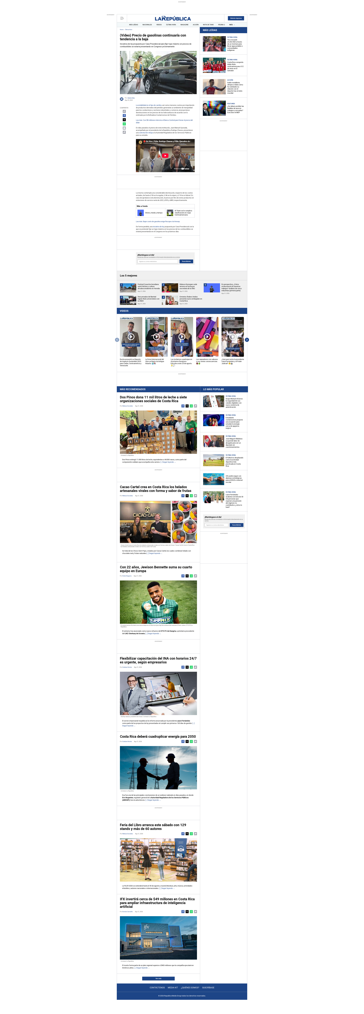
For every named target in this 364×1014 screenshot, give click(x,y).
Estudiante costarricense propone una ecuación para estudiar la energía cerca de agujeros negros (234, 423)
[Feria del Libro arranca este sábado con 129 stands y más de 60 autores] (158, 860)
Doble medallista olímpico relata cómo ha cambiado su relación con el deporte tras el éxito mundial (235, 88)
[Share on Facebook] (124, 115)
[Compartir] (124, 132)
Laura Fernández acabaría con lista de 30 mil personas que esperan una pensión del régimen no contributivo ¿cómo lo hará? (234, 501)
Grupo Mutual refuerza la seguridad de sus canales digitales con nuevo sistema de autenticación (234, 403)
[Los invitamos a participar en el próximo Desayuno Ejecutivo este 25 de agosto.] (182, 337)
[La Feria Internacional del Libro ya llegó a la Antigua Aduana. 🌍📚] (156, 337)
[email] (6, 90)
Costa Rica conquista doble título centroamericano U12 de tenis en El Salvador (235, 66)
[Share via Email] (124, 128)
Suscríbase (208, 987)
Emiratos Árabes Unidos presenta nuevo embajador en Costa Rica (191, 299)
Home (122, 29)
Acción (230, 80)
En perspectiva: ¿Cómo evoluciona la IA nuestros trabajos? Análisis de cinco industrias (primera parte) (232, 287)
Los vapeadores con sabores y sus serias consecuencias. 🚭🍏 (207, 361)
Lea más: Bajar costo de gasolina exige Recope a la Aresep (158, 221)
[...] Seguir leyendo (167, 462)
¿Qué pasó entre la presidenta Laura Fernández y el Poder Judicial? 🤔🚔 (233, 361)
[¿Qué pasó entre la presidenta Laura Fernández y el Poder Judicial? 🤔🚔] (233, 337)
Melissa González (127, 406)
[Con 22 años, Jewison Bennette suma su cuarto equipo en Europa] (158, 602)
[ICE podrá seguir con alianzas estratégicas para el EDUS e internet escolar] (213, 479)
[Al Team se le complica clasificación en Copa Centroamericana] (170, 213)
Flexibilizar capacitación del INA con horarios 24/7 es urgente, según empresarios (158, 660)
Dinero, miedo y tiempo (153, 213)
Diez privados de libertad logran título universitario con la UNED (148, 299)
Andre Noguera (126, 576)
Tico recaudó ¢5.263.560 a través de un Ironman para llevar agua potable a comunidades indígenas (234, 45)
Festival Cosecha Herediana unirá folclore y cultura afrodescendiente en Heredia (149, 286)
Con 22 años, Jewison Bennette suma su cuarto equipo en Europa (156, 569)
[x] (3, 86)
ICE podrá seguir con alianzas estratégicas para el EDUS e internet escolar (234, 479)
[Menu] (122, 18)
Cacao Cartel (161, 551)
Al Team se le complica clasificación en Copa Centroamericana (183, 213)
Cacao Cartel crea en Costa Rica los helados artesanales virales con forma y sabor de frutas (155, 489)
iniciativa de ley (158, 227)
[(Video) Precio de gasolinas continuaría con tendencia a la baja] (158, 72)
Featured (231, 104)
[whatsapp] (3, 90)
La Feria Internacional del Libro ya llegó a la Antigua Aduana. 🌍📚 (154, 361)
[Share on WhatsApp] (124, 123)
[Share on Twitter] (124, 119)
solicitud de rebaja (146, 133)
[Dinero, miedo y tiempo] (140, 213)
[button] (236, 18)
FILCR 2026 (128, 886)
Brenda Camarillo (127, 911)
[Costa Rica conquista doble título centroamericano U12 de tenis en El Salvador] (214, 65)
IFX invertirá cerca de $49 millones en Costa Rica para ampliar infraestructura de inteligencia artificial (157, 903)
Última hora (128, 29)
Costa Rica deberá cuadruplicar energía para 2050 (158, 736)
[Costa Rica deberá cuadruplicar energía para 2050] (158, 767)
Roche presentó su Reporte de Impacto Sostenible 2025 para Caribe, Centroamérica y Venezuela (130, 362)
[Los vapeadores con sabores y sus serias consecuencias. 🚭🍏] (207, 337)
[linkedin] (6, 86)
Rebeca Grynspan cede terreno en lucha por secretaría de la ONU (188, 286)
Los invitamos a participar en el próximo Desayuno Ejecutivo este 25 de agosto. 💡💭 (181, 362)
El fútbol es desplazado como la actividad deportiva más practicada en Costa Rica (234, 462)
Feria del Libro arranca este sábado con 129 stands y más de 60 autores (153, 827)
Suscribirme (186, 261)
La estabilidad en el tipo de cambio (149, 105)
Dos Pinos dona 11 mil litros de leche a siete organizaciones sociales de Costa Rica (153, 399)
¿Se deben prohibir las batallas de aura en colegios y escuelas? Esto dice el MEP (235, 109)
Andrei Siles (131, 98)
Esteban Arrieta (127, 667)
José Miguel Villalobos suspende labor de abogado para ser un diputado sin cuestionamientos (234, 443)
